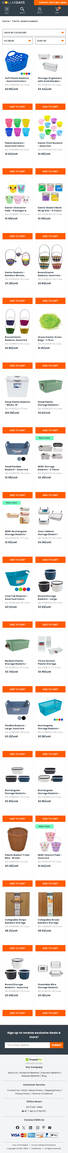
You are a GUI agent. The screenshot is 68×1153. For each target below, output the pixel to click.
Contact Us (13, 1090)
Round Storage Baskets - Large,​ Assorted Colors (47, 598)
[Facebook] (18, 1128)
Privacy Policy (22, 1093)
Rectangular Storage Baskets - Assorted (16, 533)
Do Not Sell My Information (43, 1145)
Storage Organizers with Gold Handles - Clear (50, 80)
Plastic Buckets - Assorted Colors (15, 145)
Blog (44, 1076)
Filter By (17, 40)
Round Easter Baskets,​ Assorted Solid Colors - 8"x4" (16, 339)
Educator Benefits (50, 1072)
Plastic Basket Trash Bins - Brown (17, 857)
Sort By (50, 40)
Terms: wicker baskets (25, 21)
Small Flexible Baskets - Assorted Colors (16, 468)
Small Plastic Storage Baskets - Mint (49, 403)
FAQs (24, 1090)
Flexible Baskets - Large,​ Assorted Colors (15, 727)
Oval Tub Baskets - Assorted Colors (16, 598)
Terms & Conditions (42, 1093)
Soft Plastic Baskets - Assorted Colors (17, 80)
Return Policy (36, 1090)
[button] (39, 10)
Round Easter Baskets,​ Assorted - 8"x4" (50, 274)
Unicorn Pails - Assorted (50, 857)
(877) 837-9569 (57, 2)
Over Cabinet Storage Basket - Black (48, 533)
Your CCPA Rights (20, 1145)
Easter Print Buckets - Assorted (50, 145)
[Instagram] (37, 1128)
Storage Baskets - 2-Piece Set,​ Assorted (48, 468)
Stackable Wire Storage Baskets (48, 986)
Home (5, 21)
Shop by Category (34, 32)
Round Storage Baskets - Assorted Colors (16, 986)
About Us (13, 1072)
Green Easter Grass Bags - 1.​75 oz (50, 339)
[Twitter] (23, 1128)
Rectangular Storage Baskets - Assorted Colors (49, 727)
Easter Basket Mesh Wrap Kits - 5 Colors (50, 209)
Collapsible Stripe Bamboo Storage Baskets (15, 921)
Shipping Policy (53, 1090)
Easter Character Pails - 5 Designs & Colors (16, 209)
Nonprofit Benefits (29, 1072)
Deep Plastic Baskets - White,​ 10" (17, 403)
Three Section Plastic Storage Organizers (47, 662)
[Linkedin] (30, 1128)
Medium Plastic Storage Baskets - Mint (16, 662)
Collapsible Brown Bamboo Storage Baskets (48, 921)
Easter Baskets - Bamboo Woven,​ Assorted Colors (15, 274)
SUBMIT (57, 1045)
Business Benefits (31, 1076)
